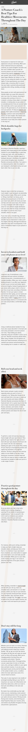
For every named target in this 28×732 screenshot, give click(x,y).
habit (18, 597)
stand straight (22, 586)
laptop (16, 298)
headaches (17, 73)
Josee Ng (5, 23)
